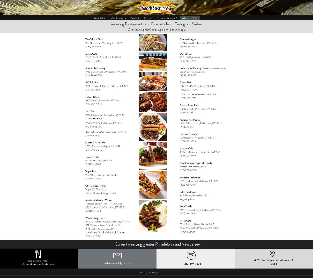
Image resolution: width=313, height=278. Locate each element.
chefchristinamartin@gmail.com (100, 193)
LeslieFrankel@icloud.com (192, 72)
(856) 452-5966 (188, 61)
